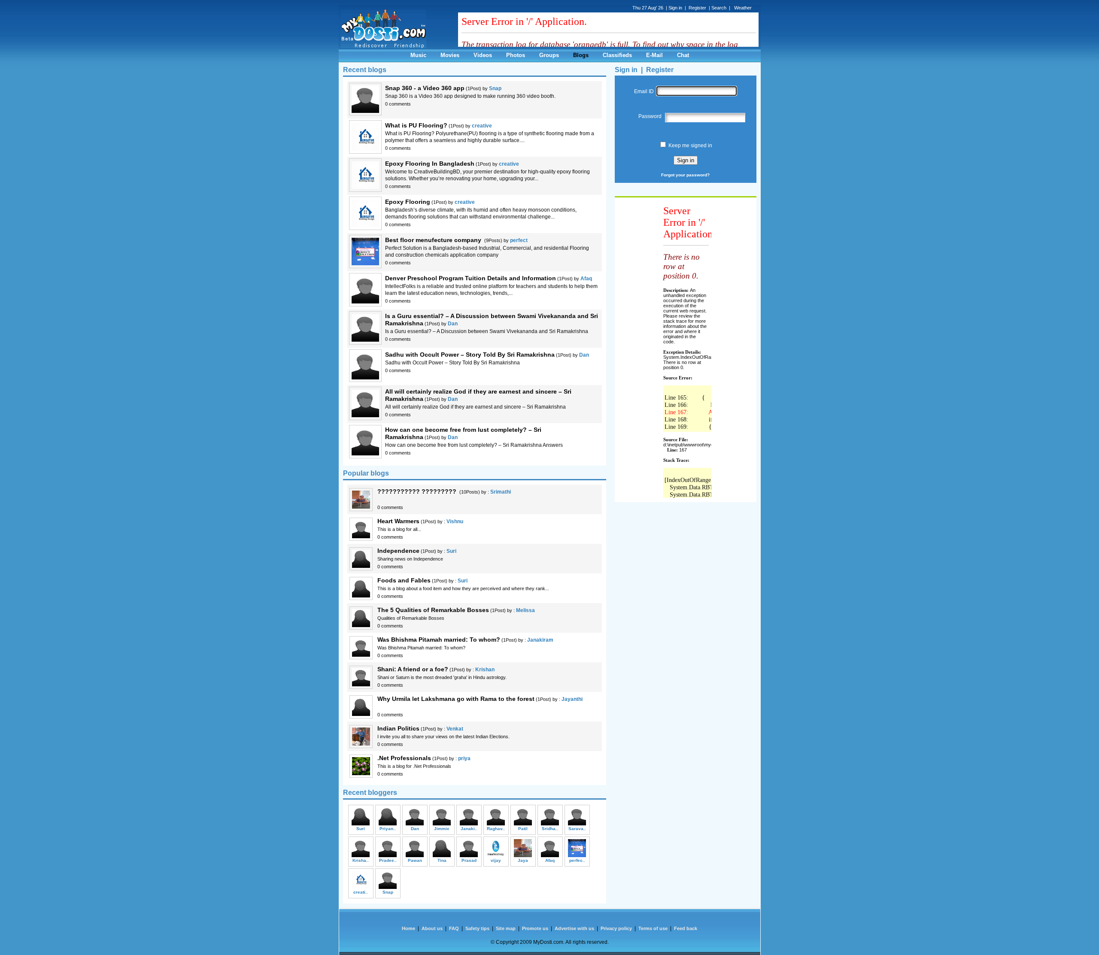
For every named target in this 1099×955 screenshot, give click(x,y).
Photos (515, 55)
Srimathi (500, 492)
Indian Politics (398, 728)
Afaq (586, 279)
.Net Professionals (404, 758)
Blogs (581, 55)
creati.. (360, 892)
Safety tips (477, 928)
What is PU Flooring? (416, 125)
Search (718, 7)
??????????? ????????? (417, 491)
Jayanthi (572, 699)
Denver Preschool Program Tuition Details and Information (470, 278)
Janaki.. (469, 828)
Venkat (454, 729)
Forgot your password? (685, 175)
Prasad (469, 860)
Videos (483, 55)
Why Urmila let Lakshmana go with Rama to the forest (455, 698)
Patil (523, 828)
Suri (451, 551)
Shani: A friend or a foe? (412, 669)
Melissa (525, 610)
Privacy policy (616, 928)
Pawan (415, 860)
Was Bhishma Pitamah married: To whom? (438, 639)
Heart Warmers (398, 521)
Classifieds (617, 55)
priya (464, 758)
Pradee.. (388, 860)
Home (408, 928)
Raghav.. (496, 828)
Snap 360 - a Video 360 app (424, 88)
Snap (495, 88)
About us (432, 928)
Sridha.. (550, 828)
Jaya (523, 860)
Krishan (485, 670)
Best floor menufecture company (434, 239)
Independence (398, 550)
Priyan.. (387, 828)
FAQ (454, 928)
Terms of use (653, 928)
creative (482, 126)
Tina (441, 860)
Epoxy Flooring (407, 201)
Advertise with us (574, 928)
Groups (549, 55)
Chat (683, 55)
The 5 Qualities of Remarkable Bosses (433, 609)
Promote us (535, 928)
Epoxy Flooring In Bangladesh (429, 163)
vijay (496, 860)
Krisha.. (360, 860)
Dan (453, 324)
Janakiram (540, 640)
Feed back (685, 928)
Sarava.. (577, 828)
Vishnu (454, 521)
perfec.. (577, 860)
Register (660, 69)
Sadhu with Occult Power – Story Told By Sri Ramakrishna (470, 354)
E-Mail (654, 55)
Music (418, 55)
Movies (449, 55)
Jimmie (441, 828)
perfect (519, 240)
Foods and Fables (404, 580)
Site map (506, 928)
